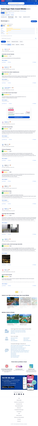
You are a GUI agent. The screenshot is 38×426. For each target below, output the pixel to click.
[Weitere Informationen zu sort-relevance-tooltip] (6, 44)
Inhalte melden (19, 400)
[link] (34, 3)
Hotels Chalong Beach (14, 340)
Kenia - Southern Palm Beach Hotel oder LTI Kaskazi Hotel (20, 351)
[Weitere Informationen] (26, 112)
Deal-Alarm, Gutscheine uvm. (19, 402)
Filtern (4, 41)
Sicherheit (19, 419)
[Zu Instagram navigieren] (17, 394)
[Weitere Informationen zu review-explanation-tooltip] (13, 12)
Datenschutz (19, 407)
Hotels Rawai (13, 339)
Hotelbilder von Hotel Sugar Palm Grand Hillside (18, 331)
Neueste (13, 44)
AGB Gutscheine (19, 415)
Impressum (19, 421)
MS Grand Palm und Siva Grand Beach (17, 346)
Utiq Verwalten (19, 411)
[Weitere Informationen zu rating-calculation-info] (11, 35)
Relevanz (9, 44)
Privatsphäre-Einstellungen (19, 409)
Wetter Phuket (13, 333)
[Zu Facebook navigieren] (14, 394)
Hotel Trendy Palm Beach (15, 357)
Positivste (22, 44)
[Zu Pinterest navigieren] (21, 394)
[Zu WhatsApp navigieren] (23, 394)
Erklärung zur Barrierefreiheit (19, 417)
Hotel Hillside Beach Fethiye (15, 355)
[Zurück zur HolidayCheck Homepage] (3, 3)
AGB (19, 413)
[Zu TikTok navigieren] (19, 394)
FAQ (19, 398)
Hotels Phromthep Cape (27, 340)
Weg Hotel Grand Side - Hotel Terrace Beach (17, 349)
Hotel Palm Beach (13, 353)
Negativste (17, 44)
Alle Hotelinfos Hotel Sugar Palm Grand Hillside (18, 330)
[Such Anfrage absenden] (23, 3)
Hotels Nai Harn (25, 339)
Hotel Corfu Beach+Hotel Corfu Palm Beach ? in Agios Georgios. (20, 345)
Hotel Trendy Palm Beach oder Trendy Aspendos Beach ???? (20, 350)
